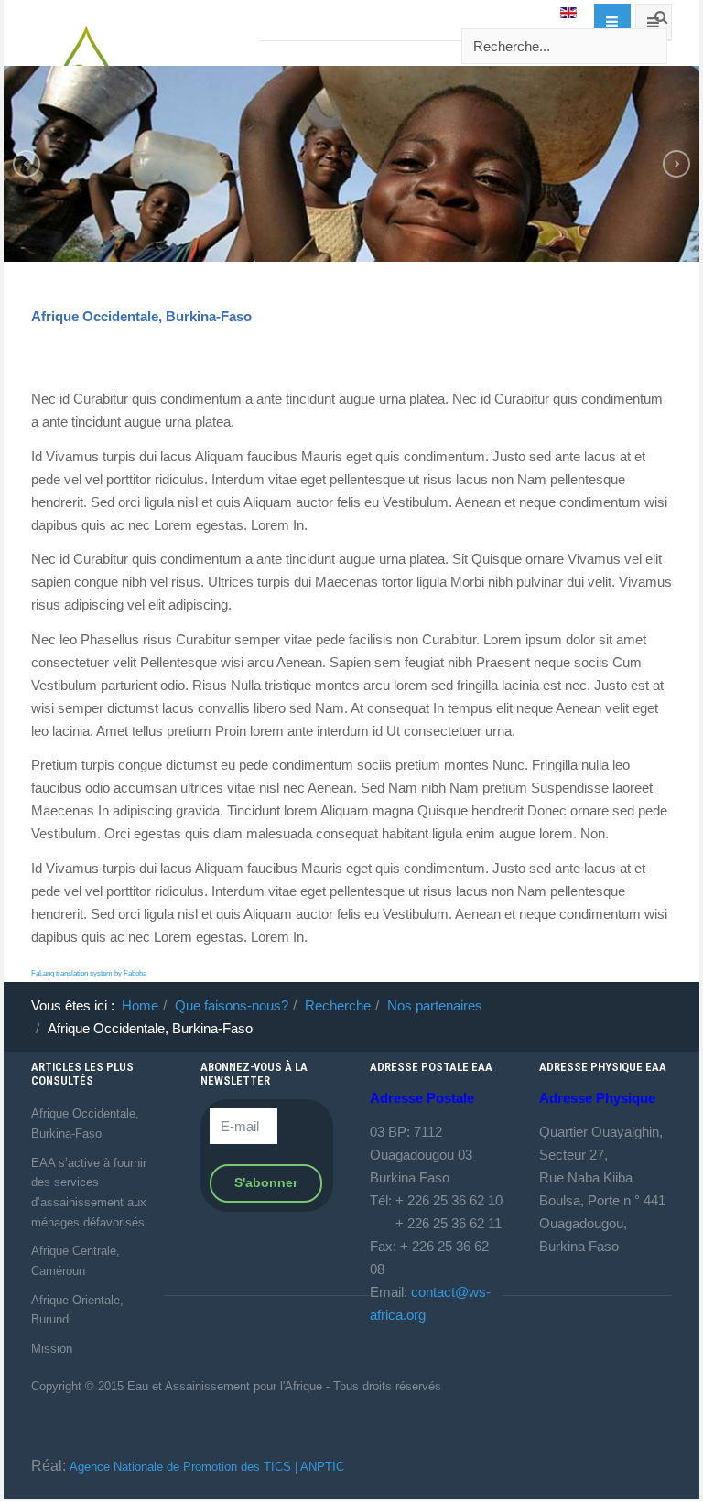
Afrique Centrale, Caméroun (75, 1261)
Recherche (338, 1005)
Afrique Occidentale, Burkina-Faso (141, 316)
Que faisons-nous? (231, 1005)
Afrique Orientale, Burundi (77, 1310)
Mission (51, 1348)
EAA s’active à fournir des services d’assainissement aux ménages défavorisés (88, 1192)
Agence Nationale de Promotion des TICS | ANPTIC (207, 1467)
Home (140, 1005)
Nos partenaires (434, 1005)
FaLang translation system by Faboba (88, 973)
